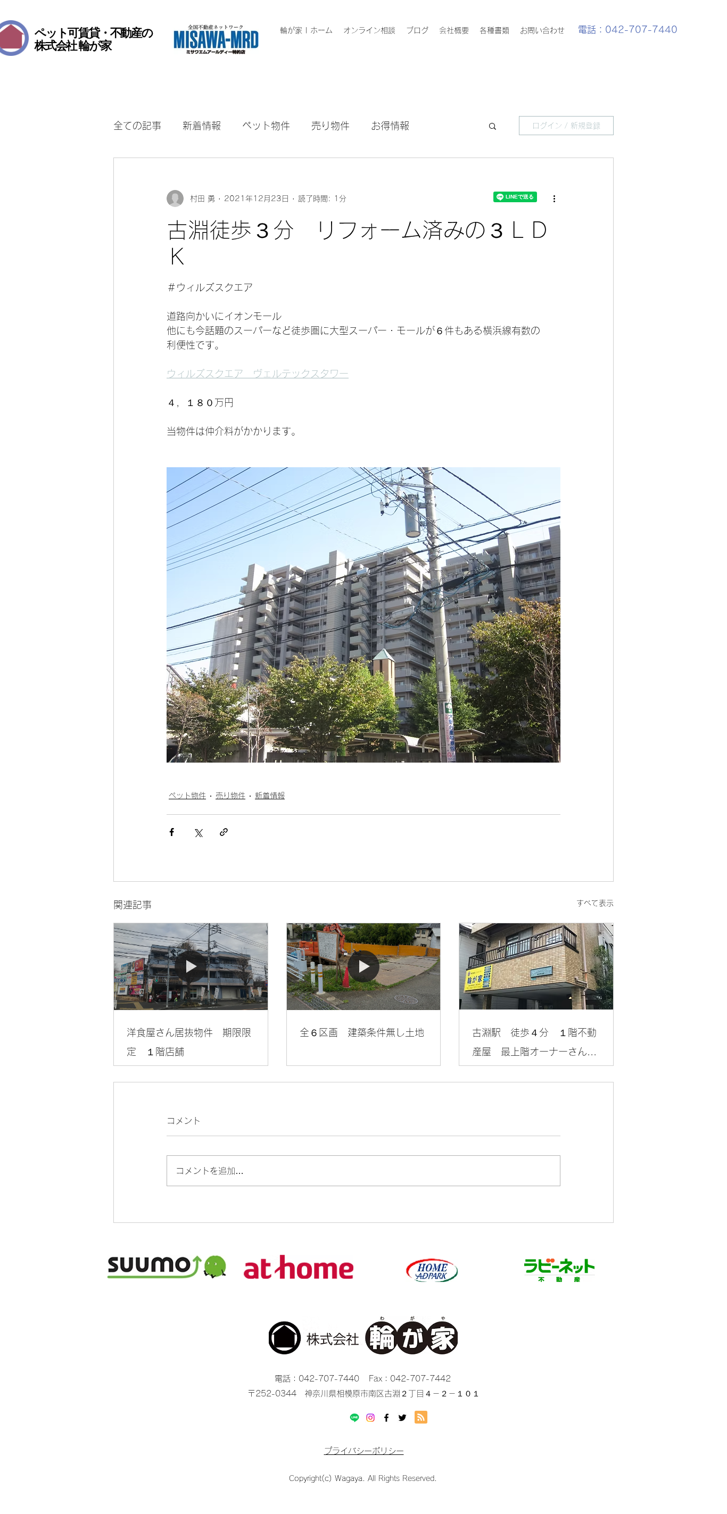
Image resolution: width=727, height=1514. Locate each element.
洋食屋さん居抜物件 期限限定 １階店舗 (189, 1042)
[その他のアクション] (554, 198)
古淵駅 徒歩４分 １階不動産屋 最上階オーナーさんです (534, 1044)
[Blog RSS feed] (421, 1418)
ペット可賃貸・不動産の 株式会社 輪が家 (94, 39)
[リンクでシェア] (224, 832)
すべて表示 (595, 903)
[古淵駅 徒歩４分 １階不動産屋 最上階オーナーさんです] (536, 966)
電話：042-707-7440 (628, 29)
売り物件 (330, 125)
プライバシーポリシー (364, 1451)
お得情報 (390, 125)
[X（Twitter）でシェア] (198, 832)
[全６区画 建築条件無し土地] (364, 966)
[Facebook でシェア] (172, 832)
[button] (493, 125)
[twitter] (402, 1417)
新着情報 (202, 125)
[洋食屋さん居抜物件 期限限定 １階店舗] (191, 966)
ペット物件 (266, 125)
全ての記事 (137, 125)
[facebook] (386, 1417)
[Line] (354, 1417)
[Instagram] (370, 1417)
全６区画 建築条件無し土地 (362, 1032)
